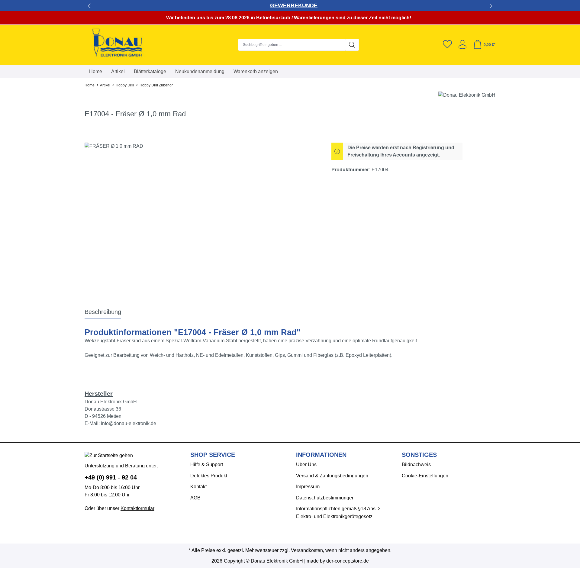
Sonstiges (419, 455)
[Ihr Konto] (462, 45)
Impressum (308, 486)
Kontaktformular (137, 508)
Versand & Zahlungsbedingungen (332, 475)
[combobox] (292, 45)
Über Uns (306, 464)
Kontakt (198, 486)
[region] (202, 208)
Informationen (321, 455)
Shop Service (212, 455)
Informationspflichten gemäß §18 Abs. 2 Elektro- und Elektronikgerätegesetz (338, 512)
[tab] (103, 312)
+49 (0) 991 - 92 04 (111, 477)
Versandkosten (307, 550)
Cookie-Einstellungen (425, 475)
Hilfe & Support (206, 464)
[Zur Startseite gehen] (122, 43)
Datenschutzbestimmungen (325, 497)
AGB (195, 497)
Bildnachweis (416, 464)
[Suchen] (352, 45)
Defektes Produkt (208, 475)
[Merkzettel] (447, 45)
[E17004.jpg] (202, 208)
